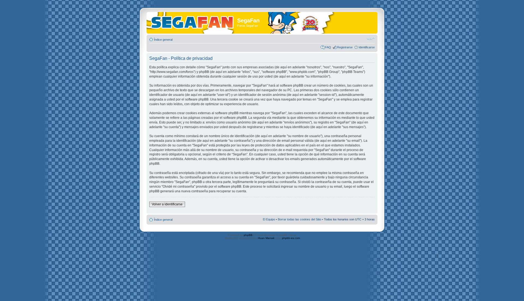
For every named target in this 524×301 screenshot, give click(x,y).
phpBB (248, 235)
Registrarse (345, 47)
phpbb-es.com (291, 238)
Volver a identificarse (167, 204)
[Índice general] (192, 21)
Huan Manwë (266, 238)
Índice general (163, 39)
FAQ (328, 47)
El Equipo (269, 219)
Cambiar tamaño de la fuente (371, 38)
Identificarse (367, 47)
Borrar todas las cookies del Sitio (299, 219)
